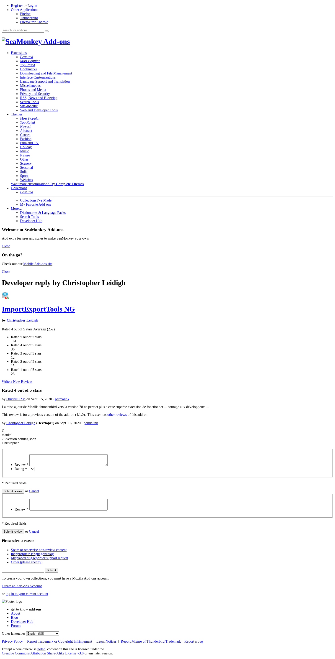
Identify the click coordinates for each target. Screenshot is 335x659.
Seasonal (26, 167)
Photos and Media (33, 90)
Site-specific (29, 106)
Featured (26, 57)
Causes (25, 135)
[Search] (47, 31)
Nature (25, 155)
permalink (62, 399)
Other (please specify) (26, 562)
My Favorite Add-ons (35, 204)
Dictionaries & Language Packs (43, 213)
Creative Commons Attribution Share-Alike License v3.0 (43, 653)
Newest (25, 126)
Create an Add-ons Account (22, 586)
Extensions (19, 53)
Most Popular (30, 61)
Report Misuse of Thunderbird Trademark (151, 641)
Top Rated (27, 65)
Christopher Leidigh (22, 320)
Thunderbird (29, 18)
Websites (26, 180)
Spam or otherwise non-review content (39, 550)
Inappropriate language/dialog (32, 554)
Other (24, 159)
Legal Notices (106, 641)
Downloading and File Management (46, 73)
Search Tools (29, 102)
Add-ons (56, 41)
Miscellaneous (30, 85)
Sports (24, 176)
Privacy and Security (35, 94)
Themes (16, 114)
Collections (19, 188)
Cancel (34, 491)
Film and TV (29, 143)
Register (17, 6)
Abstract (26, 131)
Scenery (26, 163)
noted (41, 649)
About (15, 613)
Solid (24, 172)
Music (24, 151)
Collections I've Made (36, 200)
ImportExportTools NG (38, 309)
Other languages (13, 633)
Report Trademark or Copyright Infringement (60, 641)
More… (16, 208)
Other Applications (24, 10)
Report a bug (193, 641)
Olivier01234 (16, 399)
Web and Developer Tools (39, 110)
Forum (16, 626)
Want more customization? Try (47, 184)
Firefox (25, 14)
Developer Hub (31, 221)
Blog (14, 617)
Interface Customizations (38, 77)
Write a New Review (17, 381)
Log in (32, 6)
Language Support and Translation (45, 81)
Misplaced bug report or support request (39, 558)
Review (21, 465)
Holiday (26, 147)
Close (6, 246)
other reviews (117, 414)
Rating (21, 469)
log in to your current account (27, 594)
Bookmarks (28, 69)
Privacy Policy (13, 641)
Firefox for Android (34, 22)
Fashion (25, 139)
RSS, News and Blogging (38, 98)
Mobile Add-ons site (37, 264)
